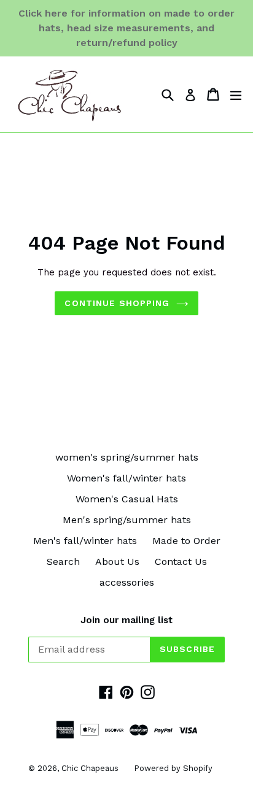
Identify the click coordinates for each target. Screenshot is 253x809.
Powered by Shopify (173, 768)
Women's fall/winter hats (126, 478)
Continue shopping (116, 303)
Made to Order (186, 540)
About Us (117, 561)
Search (63, 561)
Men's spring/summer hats (127, 520)
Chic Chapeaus (90, 768)
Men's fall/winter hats (85, 540)
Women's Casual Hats (127, 499)
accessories (126, 582)
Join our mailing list (126, 620)
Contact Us (181, 561)
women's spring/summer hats (126, 457)
